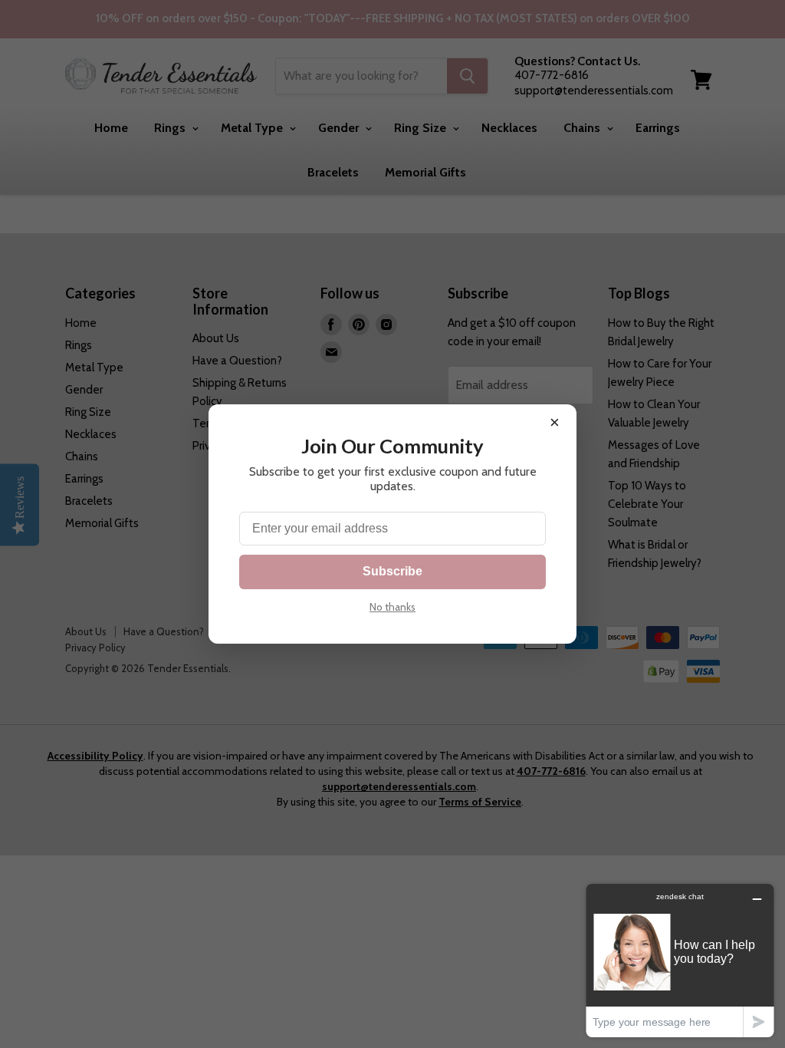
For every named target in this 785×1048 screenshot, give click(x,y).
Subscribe (392, 571)
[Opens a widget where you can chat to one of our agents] (680, 960)
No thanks (392, 607)
